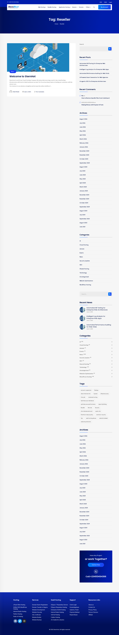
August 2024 (83, 211)
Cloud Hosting (84, 245)
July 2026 (82, 123)
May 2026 (83, 131)
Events (82, 253)
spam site (98, 411)
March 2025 (83, 187)
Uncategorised (84, 277)
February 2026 (84, 143)
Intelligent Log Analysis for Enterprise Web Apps (94, 69)
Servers (74, 7)
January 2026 (84, 147)
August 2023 (83, 222)
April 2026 (83, 135)
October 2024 (84, 203)
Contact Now (96, 565)
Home (56, 24)
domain (82, 249)
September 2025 (85, 163)
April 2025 (83, 183)
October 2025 (84, 159)
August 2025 (83, 167)
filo (82, 95)
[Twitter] (20, 621)
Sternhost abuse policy (87, 414)
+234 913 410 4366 (14, 2)
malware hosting (92, 397)
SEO (81, 265)
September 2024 (85, 207)
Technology (83, 273)
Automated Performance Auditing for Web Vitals (94, 73)
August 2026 (83, 119)
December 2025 (84, 151)
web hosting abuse (91, 418)
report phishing (103, 404)
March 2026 (83, 139)
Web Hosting (41, 7)
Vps (82, 418)
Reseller (83, 407)
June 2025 (83, 175)
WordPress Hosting (85, 285)
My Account (104, 7)
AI (80, 241)
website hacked (103, 418)
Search (82, 44)
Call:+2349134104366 (96, 576)
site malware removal (86, 411)
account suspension (86, 390)
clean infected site (86, 393)
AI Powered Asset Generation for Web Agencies (94, 77)
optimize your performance (88, 404)
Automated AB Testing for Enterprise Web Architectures (92, 64)
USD (101, 2)
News (12, 71)
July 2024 (82, 215)
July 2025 (82, 171)
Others (88, 7)
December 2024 (84, 195)
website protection (86, 421)
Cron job (83, 397)
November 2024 (84, 199)
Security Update (85, 261)
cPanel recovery (104, 393)
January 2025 (84, 191)
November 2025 (84, 155)
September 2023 (85, 219)
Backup (96, 390)
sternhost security (101, 414)
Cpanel (95, 393)
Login (110, 2)
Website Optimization (86, 281)
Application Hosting (64, 7)
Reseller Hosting (52, 7)
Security (97, 407)
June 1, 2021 (27, 91)
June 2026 (83, 127)
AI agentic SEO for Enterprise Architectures (93, 81)
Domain (81, 7)
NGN (105, 2)
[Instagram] (24, 621)
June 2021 (82, 226)
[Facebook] (15, 621)
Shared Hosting (84, 269)
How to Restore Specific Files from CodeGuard (96, 98)
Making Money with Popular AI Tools (92, 104)
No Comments (40, 91)
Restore (90, 407)
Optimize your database (87, 400)
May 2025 (83, 179)
